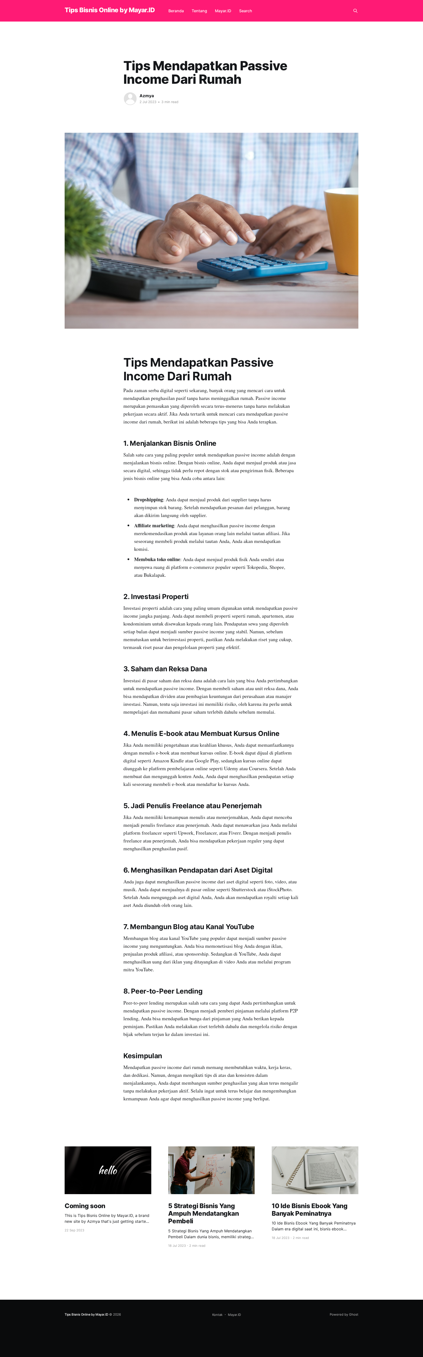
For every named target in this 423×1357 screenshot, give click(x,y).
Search (245, 10)
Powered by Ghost (344, 1314)
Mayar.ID (223, 10)
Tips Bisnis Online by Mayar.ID (110, 10)
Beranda (176, 10)
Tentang (199, 10)
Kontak (217, 1315)
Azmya (147, 95)
